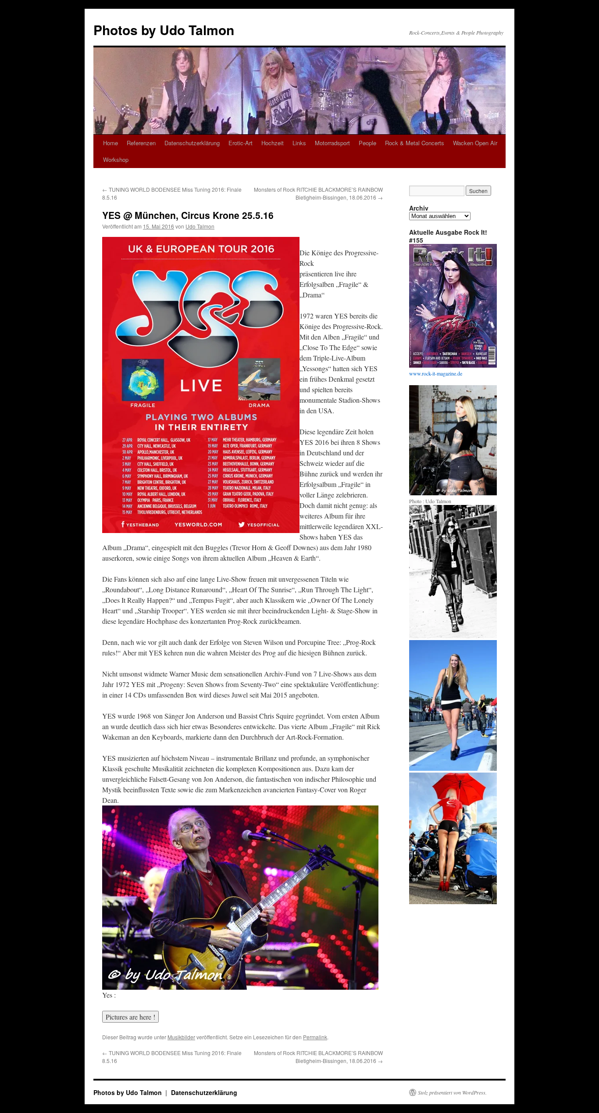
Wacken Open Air (475, 143)
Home (110, 143)
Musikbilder (181, 1037)
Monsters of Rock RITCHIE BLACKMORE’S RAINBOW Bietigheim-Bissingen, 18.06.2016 (318, 193)
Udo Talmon (199, 226)
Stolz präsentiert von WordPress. (452, 1092)
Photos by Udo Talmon (163, 29)
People (367, 143)
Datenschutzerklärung (192, 143)
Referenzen (141, 143)
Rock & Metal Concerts (414, 143)
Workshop (115, 159)
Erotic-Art (240, 143)
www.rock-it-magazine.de (435, 373)
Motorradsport (332, 143)
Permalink (315, 1037)
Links (299, 143)
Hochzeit (272, 143)
